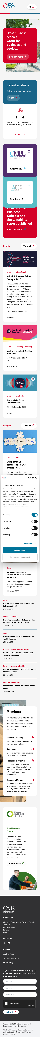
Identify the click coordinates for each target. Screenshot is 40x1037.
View (11, 97)
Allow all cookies (20, 550)
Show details (28, 543)
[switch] (34, 521)
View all (27, 246)
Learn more (15, 863)
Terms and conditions (11, 958)
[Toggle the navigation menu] (33, 7)
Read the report (15, 229)
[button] (13, 134)
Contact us (8, 917)
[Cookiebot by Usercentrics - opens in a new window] (28, 478)
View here (15, 199)
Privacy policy (8, 962)
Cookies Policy (8, 954)
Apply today (16, 168)
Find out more (16, 56)
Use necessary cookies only (20, 557)
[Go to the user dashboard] (29, 7)
